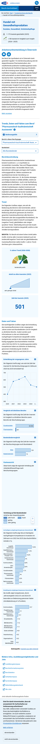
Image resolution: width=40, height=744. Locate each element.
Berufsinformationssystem (14, 668)
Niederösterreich (8, 454)
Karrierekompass (11, 681)
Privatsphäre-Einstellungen (12, 723)
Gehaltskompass (11, 677)
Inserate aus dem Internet (29, 649)
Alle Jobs (8, 689)
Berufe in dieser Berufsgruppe (11, 139)
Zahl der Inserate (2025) (20, 298)
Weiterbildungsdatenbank (14, 685)
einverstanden (9, 733)
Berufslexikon (10, 673)
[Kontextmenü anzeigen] (35, 359)
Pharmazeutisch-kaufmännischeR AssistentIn (20, 142)
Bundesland (5, 147)
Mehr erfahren (8, 728)
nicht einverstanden (11, 739)
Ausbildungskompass (12, 664)
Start (11, 13)
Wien (11, 450)
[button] (37, 8)
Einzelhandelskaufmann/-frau (8, 425)
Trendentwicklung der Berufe (23, 13)
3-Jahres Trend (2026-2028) (20, 250)
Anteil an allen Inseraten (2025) (20, 274)
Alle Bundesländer (10, 151)
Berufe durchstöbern (9, 8)
